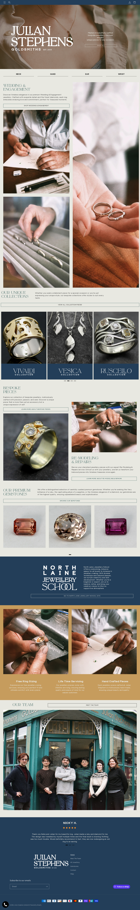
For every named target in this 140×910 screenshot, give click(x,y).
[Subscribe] (46, 886)
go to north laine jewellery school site (82, 596)
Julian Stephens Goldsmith (22, 905)
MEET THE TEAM (92, 705)
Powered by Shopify (35, 905)
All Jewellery (75, 862)
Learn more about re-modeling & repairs (104, 478)
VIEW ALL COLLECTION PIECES (70, 305)
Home (72, 855)
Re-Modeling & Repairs (85, 460)
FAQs (72, 874)
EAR (87, 74)
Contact (73, 870)
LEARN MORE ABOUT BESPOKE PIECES (35, 409)
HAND (53, 74)
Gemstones (74, 866)
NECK (18, 74)
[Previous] (7, 345)
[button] (4, 2)
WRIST (121, 74)
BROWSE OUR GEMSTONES (70, 501)
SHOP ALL (101, 45)
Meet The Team (75, 858)
